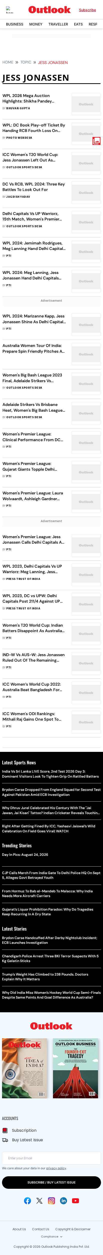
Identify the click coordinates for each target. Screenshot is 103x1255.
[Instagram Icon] (52, 1201)
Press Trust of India (23, 579)
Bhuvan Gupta (18, 108)
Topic (25, 62)
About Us (19, 1229)
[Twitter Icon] (40, 1201)
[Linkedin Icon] (64, 1201)
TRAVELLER (58, 24)
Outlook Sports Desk (24, 167)
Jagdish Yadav (18, 197)
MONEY (35, 24)
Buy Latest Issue (27, 1140)
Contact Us (40, 1229)
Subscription (24, 1130)
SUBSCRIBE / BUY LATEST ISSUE (52, 1182)
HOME (7, 62)
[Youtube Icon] (76, 1201)
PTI (8, 256)
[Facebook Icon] (28, 1201)
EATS (78, 24)
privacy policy (56, 1168)
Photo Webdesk (19, 138)
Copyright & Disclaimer (72, 1229)
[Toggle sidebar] (13, 9)
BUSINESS (14, 24)
